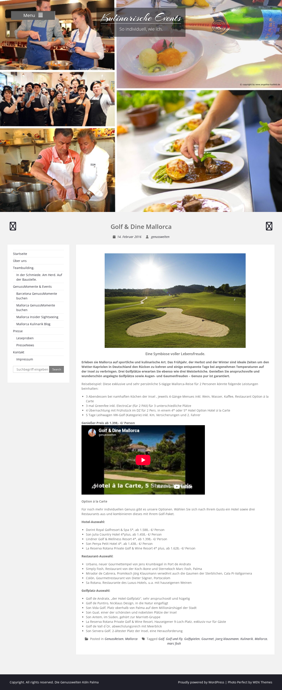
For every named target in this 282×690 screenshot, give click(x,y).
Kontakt (18, 352)
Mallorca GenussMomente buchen (35, 307)
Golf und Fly (174, 639)
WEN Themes (262, 682)
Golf (161, 639)
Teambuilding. (23, 268)
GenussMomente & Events (32, 286)
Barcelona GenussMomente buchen (36, 295)
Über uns (20, 261)
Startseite (20, 254)
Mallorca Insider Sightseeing (37, 317)
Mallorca (131, 639)
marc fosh (174, 643)
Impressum (24, 359)
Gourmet (207, 639)
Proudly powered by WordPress (201, 682)
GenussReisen (114, 639)
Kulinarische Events (141, 18)
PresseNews (25, 345)
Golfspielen (192, 639)
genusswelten (160, 237)
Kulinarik (246, 639)
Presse (18, 331)
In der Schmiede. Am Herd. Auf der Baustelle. (39, 277)
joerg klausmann (227, 639)
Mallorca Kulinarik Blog (33, 324)
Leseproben (25, 338)
